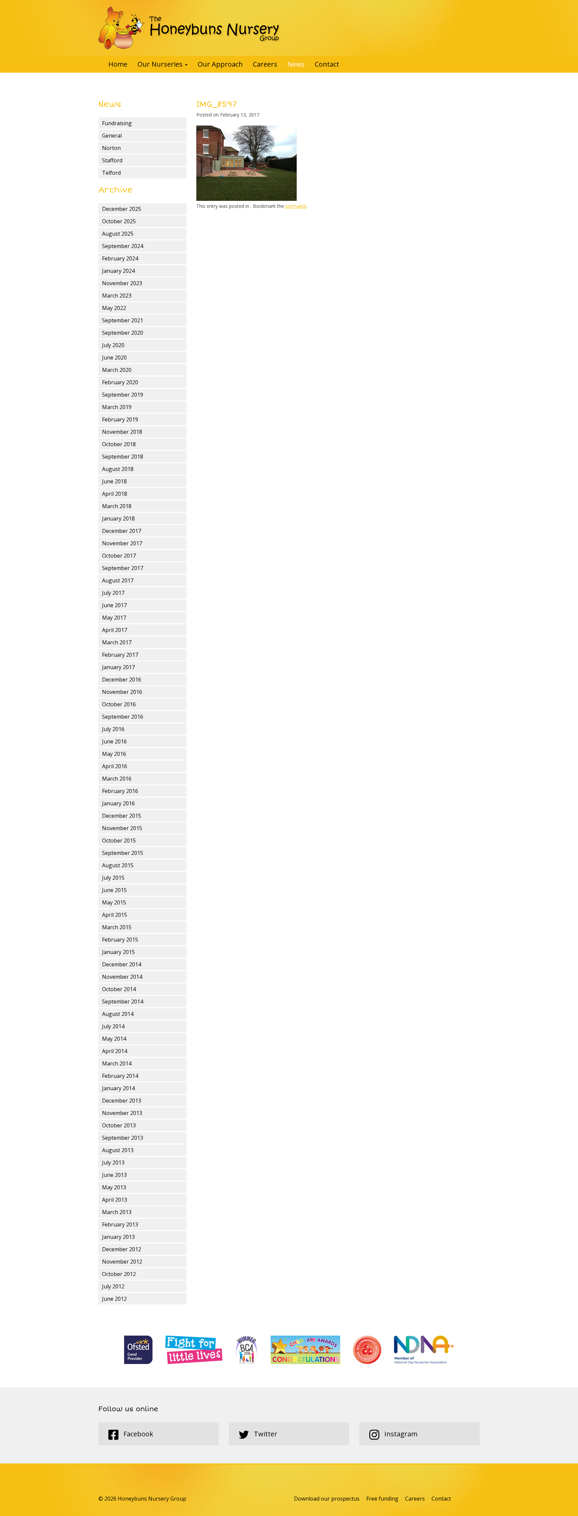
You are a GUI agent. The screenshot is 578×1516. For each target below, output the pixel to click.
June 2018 (114, 481)
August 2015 (117, 865)
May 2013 (114, 1187)
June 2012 (114, 1298)
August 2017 (117, 580)
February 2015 (120, 939)
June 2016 (114, 741)
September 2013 (122, 1137)
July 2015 (113, 877)
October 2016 (119, 704)
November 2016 (122, 692)
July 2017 (113, 592)
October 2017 (119, 555)
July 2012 (113, 1286)
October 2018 (119, 444)
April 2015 (114, 915)
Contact (327, 64)
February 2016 (120, 791)
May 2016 (114, 753)
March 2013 (116, 1212)
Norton (111, 148)
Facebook (137, 1433)
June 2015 (114, 890)
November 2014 (122, 976)
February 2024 (120, 258)
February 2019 (120, 419)
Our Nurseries (160, 64)
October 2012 (119, 1274)
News (296, 64)
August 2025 (117, 233)
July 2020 (113, 345)
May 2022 (114, 308)
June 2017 (114, 605)
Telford (111, 172)
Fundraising (117, 123)
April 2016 (114, 766)
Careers (265, 64)
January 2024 (118, 270)
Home (117, 64)
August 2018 (117, 469)
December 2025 (121, 209)
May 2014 (114, 1038)
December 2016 (121, 679)
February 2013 (120, 1224)
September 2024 (122, 246)
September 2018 (122, 456)
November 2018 (122, 431)
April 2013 (114, 1199)
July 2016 (113, 729)
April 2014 (114, 1051)
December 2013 (121, 1100)
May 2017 (114, 617)
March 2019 (116, 407)
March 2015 (116, 927)
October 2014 (119, 989)
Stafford (112, 160)
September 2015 (122, 853)
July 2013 (113, 1162)
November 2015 (122, 828)
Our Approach (220, 64)
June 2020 (114, 357)
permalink (295, 206)
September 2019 (122, 394)
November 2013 (122, 1113)
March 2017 (116, 642)
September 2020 (122, 332)
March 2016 (116, 778)
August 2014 (117, 1014)
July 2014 (113, 1026)
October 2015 (119, 840)
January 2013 (118, 1237)
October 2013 (119, 1125)
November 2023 (122, 283)
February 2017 (120, 654)
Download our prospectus (327, 1498)
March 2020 (116, 370)
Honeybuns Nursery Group (189, 28)
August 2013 (117, 1150)
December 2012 (121, 1249)
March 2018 (116, 506)
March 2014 (116, 1063)
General (112, 135)
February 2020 (120, 382)
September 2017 (122, 568)
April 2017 (114, 630)
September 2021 (122, 320)
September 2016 (122, 716)
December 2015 (121, 815)
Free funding (382, 1498)
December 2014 (121, 964)
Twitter (264, 1433)
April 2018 (114, 493)
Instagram (400, 1433)
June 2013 (114, 1175)
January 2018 (118, 518)
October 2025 (119, 221)
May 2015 (114, 902)
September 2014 (122, 1001)
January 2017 (118, 667)
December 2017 (121, 531)
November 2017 (122, 543)
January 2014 (118, 1088)
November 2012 (122, 1261)
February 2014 (120, 1076)
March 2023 (116, 295)
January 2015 (118, 952)
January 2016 (118, 803)
